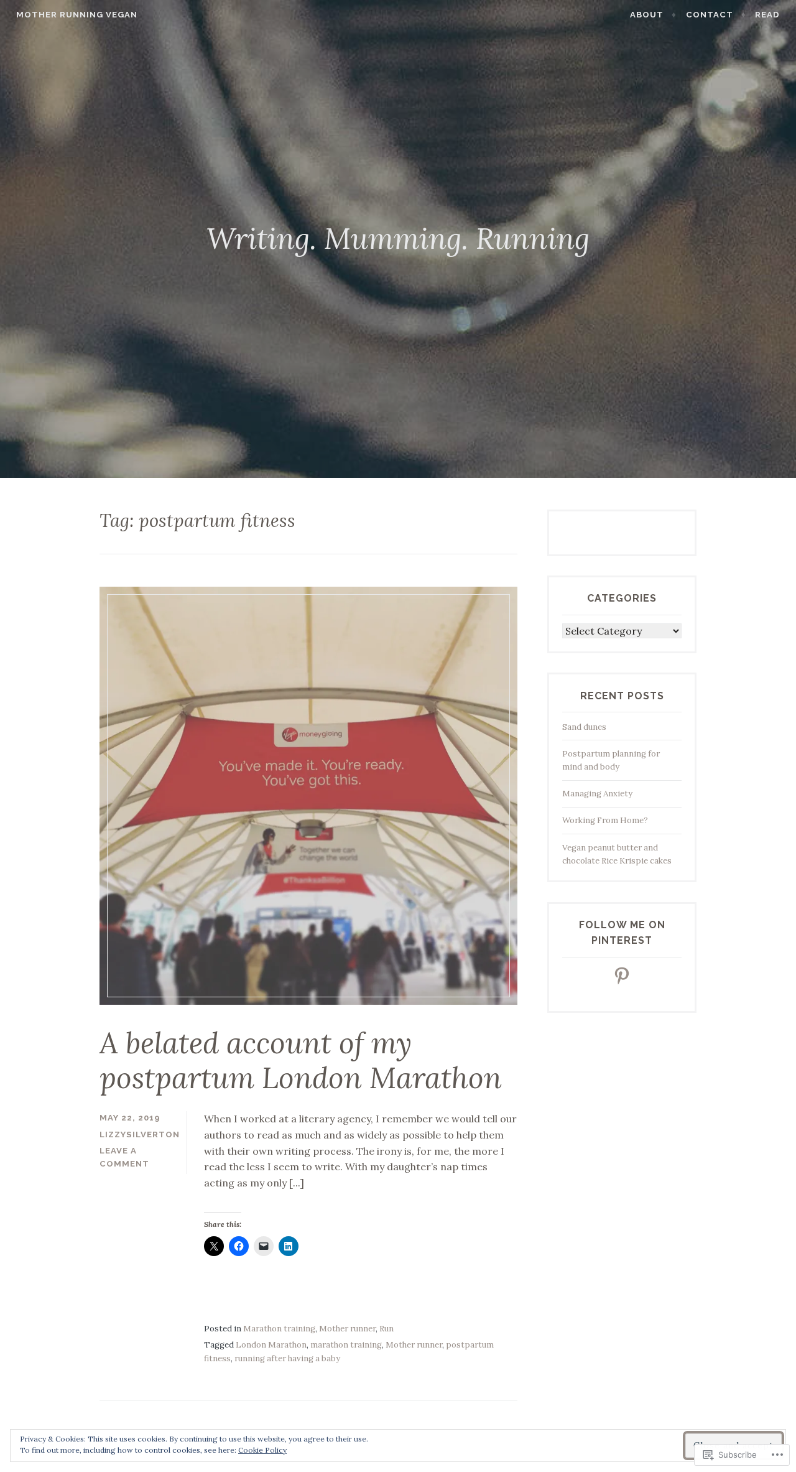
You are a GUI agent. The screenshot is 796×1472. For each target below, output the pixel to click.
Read (767, 14)
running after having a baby (287, 1358)
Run (386, 1328)
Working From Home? (605, 820)
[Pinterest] (622, 975)
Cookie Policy (262, 1450)
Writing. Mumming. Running (398, 238)
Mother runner (347, 1328)
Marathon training (279, 1328)
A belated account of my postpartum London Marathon (301, 1060)
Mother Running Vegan (76, 14)
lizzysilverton (140, 1134)
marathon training (346, 1344)
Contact (709, 14)
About (647, 14)
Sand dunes (584, 727)
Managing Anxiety (597, 793)
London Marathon (271, 1344)
